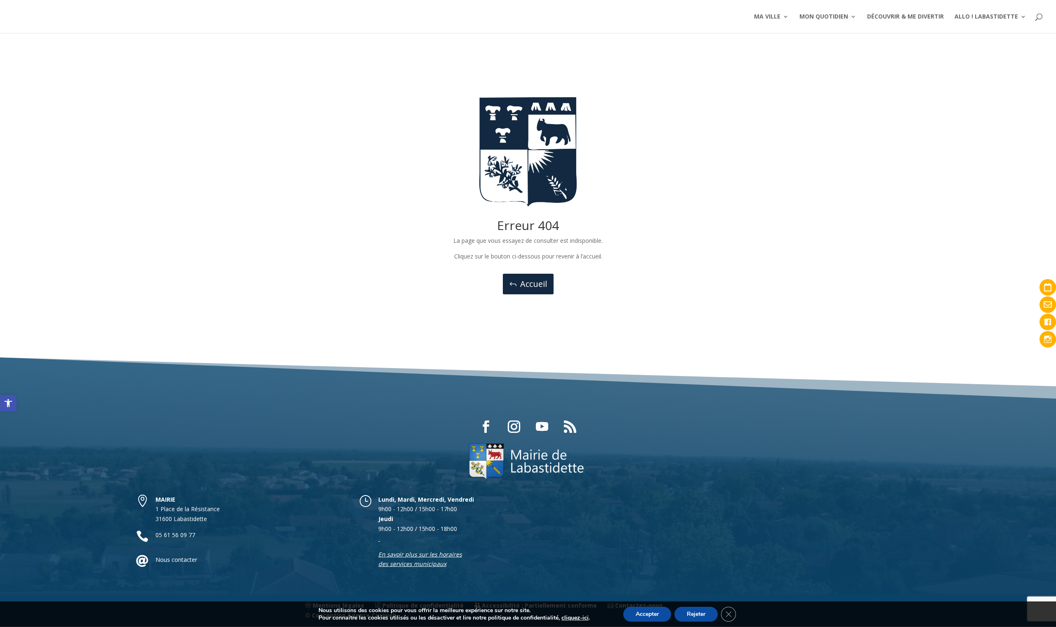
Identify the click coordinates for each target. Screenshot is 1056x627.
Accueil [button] (533, 283)
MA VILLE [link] (767, 17)
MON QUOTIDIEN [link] (823, 17)
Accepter (647, 614)
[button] (486, 426)
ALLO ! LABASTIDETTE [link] (986, 17)
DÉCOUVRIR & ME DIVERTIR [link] (905, 17)
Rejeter (696, 614)
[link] (8, 403)
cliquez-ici (575, 618)
